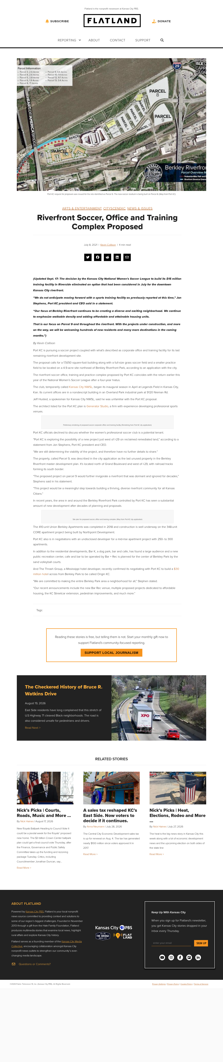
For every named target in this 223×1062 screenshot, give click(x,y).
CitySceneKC (114, 208)
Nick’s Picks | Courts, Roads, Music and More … (44, 813)
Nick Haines (27, 821)
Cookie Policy (186, 984)
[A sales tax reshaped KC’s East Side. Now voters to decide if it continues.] (111, 788)
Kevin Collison (108, 244)
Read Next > (32, 728)
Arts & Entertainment (82, 208)
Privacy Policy (173, 984)
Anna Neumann (95, 826)
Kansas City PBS (35, 911)
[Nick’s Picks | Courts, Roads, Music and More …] (45, 788)
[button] (79, 40)
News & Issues (140, 208)
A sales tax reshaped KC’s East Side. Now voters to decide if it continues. (110, 815)
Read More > (24, 867)
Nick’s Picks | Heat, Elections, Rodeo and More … (178, 815)
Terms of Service (201, 984)
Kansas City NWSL (80, 387)
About (94, 40)
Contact (117, 40)
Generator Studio (97, 406)
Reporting (67, 40)
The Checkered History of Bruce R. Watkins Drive (63, 690)
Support (143, 40)
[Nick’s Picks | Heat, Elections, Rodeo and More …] (178, 788)
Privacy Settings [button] (159, 984)
